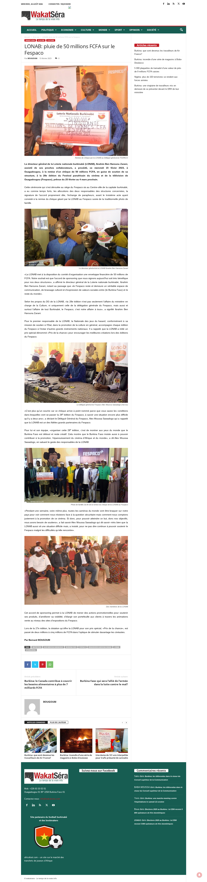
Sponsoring (31, 650)
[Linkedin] (169, 4)
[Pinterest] (42, 664)
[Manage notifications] (199, 874)
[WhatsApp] (50, 664)
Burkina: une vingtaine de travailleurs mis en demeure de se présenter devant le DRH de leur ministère (156, 89)
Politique (47, 29)
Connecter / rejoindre (60, 4)
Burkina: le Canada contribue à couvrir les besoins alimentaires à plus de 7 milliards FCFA (48, 684)
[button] (181, 29)
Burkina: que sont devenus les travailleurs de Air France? (39, 756)
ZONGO (137, 820)
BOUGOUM (32, 58)
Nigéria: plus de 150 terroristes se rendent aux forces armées (156, 78)
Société (151, 29)
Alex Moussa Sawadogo (53, 647)
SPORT (118, 29)
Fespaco (82, 647)
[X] (179, 4)
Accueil (32, 29)
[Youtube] (184, 4)
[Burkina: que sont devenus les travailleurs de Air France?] (40, 741)
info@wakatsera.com (50, 799)
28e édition (37, 647)
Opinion (134, 29)
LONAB (116, 647)
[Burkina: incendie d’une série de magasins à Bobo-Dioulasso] (76, 741)
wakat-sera (30, 40)
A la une (36, 37)
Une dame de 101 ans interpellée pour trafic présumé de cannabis (112, 756)
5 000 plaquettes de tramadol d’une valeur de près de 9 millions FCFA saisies (157, 70)
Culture (86, 29)
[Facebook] (164, 4)
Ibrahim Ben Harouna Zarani (99, 647)
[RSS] (174, 4)
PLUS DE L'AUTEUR (58, 722)
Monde (103, 29)
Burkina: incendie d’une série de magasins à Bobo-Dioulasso (76, 756)
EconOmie (67, 29)
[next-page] (126, 722)
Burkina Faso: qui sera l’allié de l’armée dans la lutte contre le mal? (104, 682)
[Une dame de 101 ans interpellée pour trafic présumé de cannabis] (112, 741)
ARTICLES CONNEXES (36, 722)
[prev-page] (122, 722)
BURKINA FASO (71, 647)
